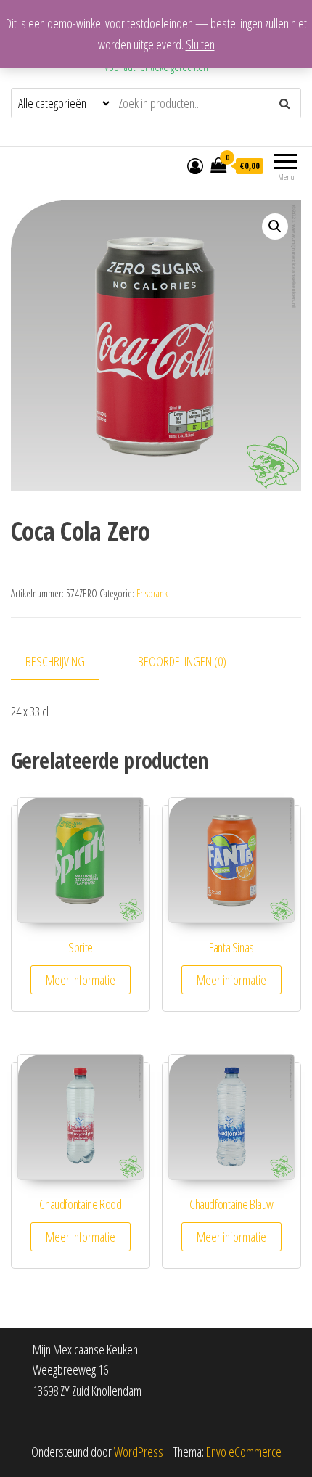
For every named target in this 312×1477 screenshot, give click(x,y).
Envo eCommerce (244, 1451)
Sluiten (200, 44)
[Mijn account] (195, 165)
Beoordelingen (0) (182, 661)
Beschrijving (55, 661)
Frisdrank (152, 593)
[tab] (66, 662)
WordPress (138, 1451)
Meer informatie (80, 980)
